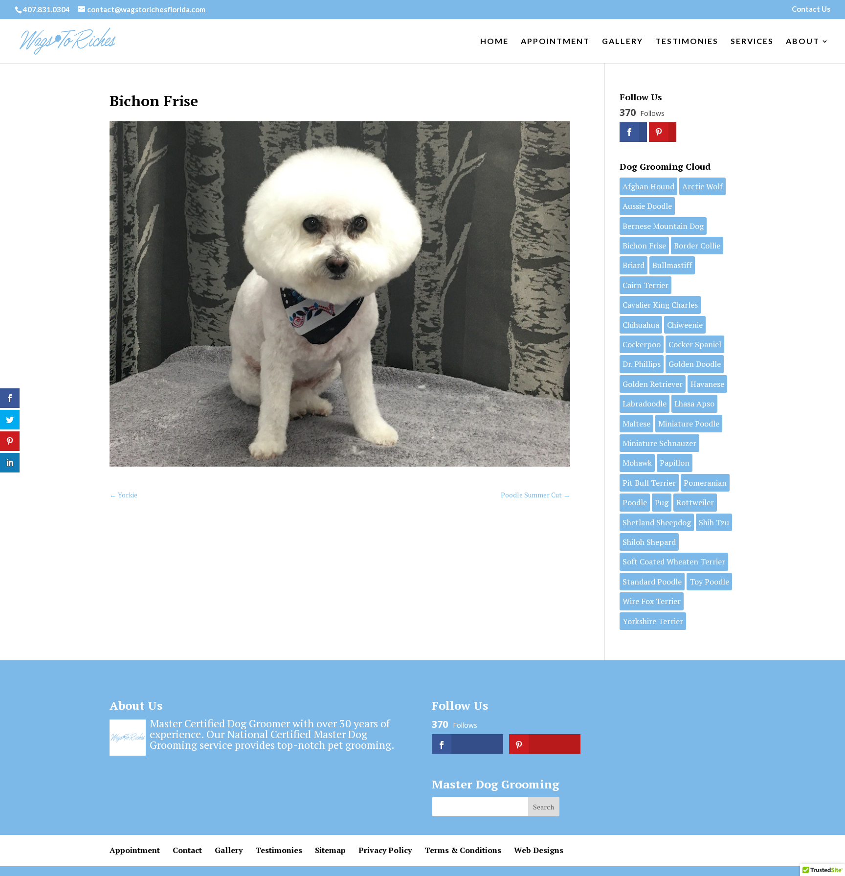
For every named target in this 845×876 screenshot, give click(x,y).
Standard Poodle (652, 581)
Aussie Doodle (647, 206)
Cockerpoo (642, 344)
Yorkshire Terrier (653, 621)
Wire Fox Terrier (652, 601)
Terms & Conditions (462, 850)
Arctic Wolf (702, 186)
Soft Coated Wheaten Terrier (674, 561)
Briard (634, 265)
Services (752, 41)
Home (494, 41)
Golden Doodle (694, 364)
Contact (187, 850)
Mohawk (637, 462)
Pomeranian (705, 482)
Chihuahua (641, 324)
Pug (661, 502)
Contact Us (811, 9)
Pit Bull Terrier (649, 482)
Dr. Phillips (642, 364)
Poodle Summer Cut (535, 494)
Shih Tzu (714, 522)
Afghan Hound (648, 186)
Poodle (635, 502)
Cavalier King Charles (660, 304)
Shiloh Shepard (649, 542)
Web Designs (538, 850)
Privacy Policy (385, 850)
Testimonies (686, 41)
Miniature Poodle (688, 423)
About (803, 41)
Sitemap (330, 850)
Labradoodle (645, 403)
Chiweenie (685, 324)
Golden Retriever (653, 384)
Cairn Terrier (645, 285)
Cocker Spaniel (694, 344)
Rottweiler (695, 502)
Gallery (622, 41)
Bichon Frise (644, 245)
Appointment (555, 41)
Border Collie (697, 245)
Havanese (707, 384)
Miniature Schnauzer (659, 443)
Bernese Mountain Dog (663, 226)
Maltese (636, 423)
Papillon (674, 462)
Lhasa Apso (694, 403)
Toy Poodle (709, 581)
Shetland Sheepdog (657, 522)
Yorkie (123, 494)
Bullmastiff (672, 265)
